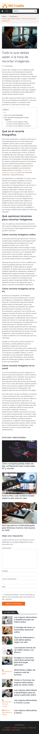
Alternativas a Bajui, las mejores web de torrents (24, 672)
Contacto (7, 728)
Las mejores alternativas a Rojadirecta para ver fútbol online (25, 619)
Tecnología (8, 66)
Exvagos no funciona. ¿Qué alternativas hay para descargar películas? (24, 661)
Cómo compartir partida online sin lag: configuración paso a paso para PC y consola (18, 466)
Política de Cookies (19, 728)
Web (3, 587)
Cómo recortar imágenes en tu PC (18, 124)
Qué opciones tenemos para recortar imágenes (16, 119)
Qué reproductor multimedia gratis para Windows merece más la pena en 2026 (18, 527)
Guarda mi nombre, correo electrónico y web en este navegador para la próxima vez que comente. (18, 597)
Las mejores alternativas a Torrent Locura (25, 701)
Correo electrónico (9, 579)
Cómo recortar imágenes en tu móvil (19, 126)
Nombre (5, 571)
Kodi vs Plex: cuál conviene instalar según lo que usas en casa (18, 497)
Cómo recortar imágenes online (18, 122)
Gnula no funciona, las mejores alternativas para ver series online (24, 682)
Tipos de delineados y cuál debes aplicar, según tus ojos (24, 639)
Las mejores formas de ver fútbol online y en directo (25, 650)
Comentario (7, 548)
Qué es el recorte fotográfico (13, 115)
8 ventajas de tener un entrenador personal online (24, 629)
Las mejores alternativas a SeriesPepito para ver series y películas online (25, 692)
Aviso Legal (15, 730)
